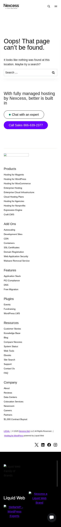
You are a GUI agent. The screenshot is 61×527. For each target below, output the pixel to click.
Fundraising (9, 309)
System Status (11, 346)
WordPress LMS (12, 313)
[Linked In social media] (43, 445)
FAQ (6, 373)
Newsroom (9, 406)
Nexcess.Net (24, 431)
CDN (6, 238)
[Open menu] (56, 6)
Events (7, 304)
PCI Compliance (12, 280)
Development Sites (13, 234)
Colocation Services (13, 401)
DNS (6, 285)
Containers (9, 243)
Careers (8, 410)
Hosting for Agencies (14, 201)
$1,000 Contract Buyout (15, 419)
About (7, 388)
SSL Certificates (11, 247)
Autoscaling (9, 229)
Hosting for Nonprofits (14, 205)
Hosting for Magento (14, 174)
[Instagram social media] (55, 445)
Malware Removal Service (17, 260)
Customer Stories (12, 328)
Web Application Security (16, 256)
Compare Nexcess (13, 342)
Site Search (9, 359)
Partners (8, 415)
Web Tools (9, 351)
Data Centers (10, 397)
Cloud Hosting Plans (14, 196)
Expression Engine (13, 210)
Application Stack (12, 276)
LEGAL (7, 431)
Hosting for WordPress (15, 179)
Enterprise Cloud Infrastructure (19, 192)
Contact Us (9, 368)
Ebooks (7, 355)
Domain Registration (14, 252)
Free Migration (11, 289)
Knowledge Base (12, 333)
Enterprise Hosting (13, 188)
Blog (6, 337)
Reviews (8, 392)
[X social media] (36, 445)
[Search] (48, 6)
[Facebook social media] (49, 445)
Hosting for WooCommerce (17, 183)
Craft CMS (9, 214)
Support (8, 364)
